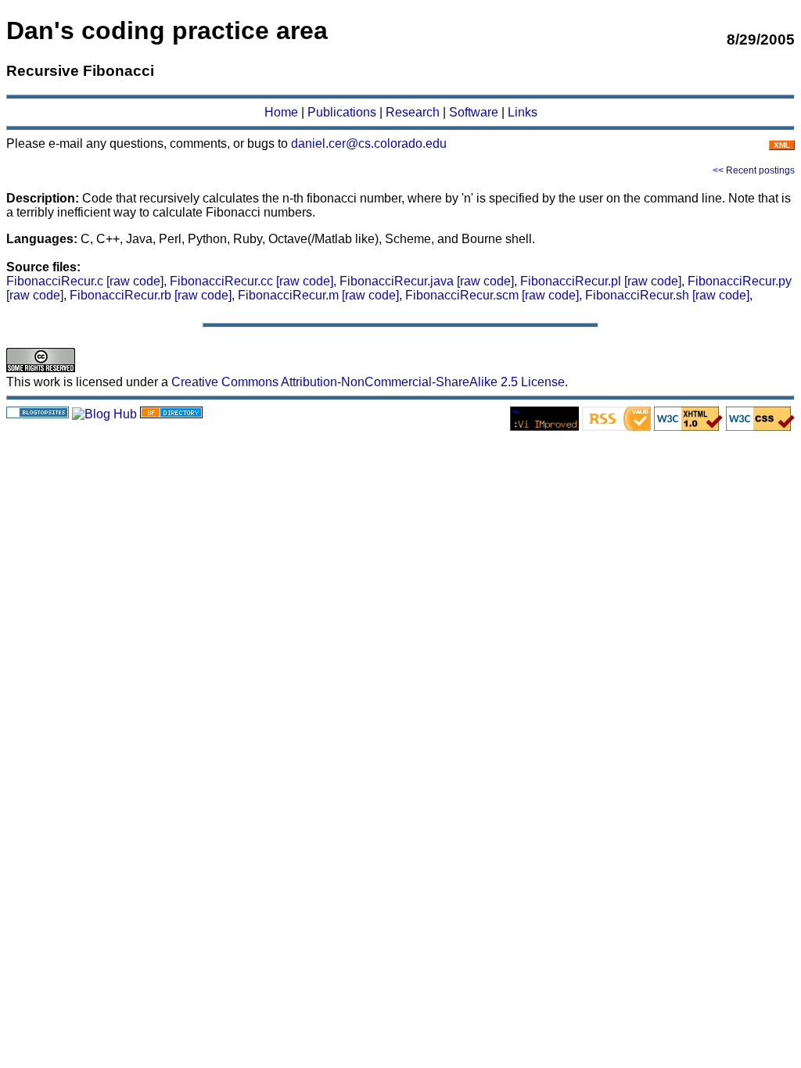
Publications (341, 112)
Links (522, 112)
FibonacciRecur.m (290, 295)
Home (281, 112)
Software (473, 112)
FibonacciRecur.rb (122, 295)
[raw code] (134, 281)
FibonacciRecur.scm (463, 295)
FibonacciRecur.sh (638, 295)
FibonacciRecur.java (398, 281)
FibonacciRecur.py (740, 281)
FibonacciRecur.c (56, 281)
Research (413, 112)
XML (782, 145)
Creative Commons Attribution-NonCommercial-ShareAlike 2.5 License (368, 382)
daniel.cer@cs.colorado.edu (369, 143)
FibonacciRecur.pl (572, 281)
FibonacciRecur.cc (223, 281)
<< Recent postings (754, 170)
